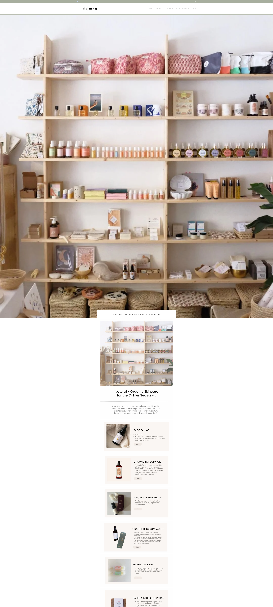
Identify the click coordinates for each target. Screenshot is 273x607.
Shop (150, 9)
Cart (194, 9)
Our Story (158, 9)
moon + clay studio (183, 9)
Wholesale (169, 9)
